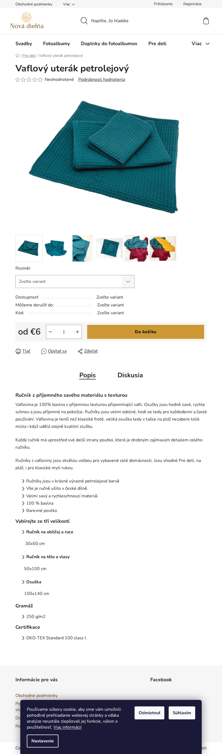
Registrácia (192, 3)
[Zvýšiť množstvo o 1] (77, 332)
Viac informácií (67, 727)
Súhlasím (182, 713)
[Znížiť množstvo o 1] (50, 332)
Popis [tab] (87, 375)
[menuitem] (23, 43)
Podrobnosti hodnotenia (101, 79)
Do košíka (145, 332)
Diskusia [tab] (130, 375)
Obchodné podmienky (33, 4)
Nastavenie (42, 741)
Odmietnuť (149, 713)
